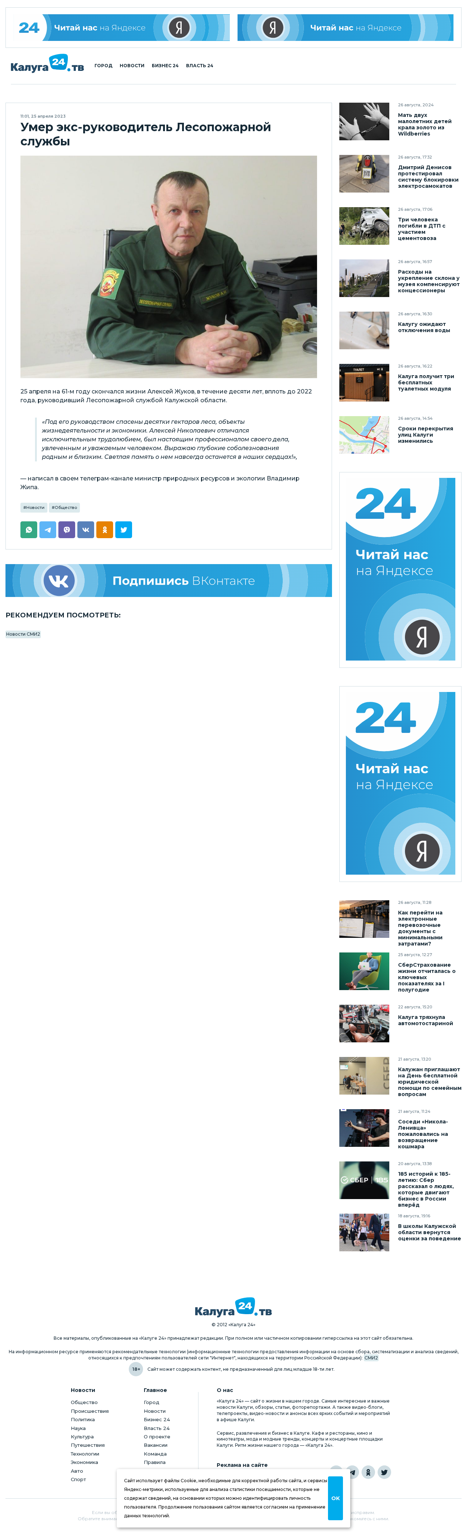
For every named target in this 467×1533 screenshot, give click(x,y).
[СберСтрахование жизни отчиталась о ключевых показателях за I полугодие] (364, 971)
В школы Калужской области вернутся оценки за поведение (429, 1232)
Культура (82, 1436)
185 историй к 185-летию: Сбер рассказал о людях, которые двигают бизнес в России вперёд (426, 1189)
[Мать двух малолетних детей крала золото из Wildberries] (364, 121)
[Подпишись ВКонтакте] (168, 580)
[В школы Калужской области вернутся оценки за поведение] (364, 1232)
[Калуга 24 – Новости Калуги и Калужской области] (47, 63)
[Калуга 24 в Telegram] (352, 1472)
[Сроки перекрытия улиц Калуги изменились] (364, 435)
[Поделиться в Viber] (66, 529)
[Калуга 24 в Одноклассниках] (368, 1472)
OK (335, 1498)
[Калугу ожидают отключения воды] (364, 330)
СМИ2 (371, 1358)
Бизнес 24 (165, 65)
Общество (66, 507)
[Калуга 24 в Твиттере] (384, 1472)
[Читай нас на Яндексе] (346, 27)
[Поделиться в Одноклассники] (104, 529)
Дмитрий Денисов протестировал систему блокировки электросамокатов (428, 176)
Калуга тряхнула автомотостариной (425, 1020)
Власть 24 (199, 65)
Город (103, 65)
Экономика (84, 1462)
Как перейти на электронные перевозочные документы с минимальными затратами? (420, 928)
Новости (132, 65)
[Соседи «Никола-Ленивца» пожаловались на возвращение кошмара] (364, 1128)
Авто (77, 1471)
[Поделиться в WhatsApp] (28, 529)
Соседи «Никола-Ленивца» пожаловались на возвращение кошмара (423, 1134)
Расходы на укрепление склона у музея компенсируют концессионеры (429, 281)
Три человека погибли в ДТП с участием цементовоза (421, 229)
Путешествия (88, 1445)
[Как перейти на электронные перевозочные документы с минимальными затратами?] (364, 919)
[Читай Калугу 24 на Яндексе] (121, 27)
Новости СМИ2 (23, 634)
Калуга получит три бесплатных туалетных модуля (426, 382)
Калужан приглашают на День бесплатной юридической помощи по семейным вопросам (430, 1082)
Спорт (78, 1479)
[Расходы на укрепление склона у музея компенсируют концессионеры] (364, 278)
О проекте (157, 1436)
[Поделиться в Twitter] (123, 529)
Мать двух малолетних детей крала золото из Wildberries (425, 124)
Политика (83, 1419)
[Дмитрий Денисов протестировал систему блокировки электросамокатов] (364, 174)
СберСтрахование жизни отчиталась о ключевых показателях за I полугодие (427, 977)
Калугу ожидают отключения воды (424, 327)
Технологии (85, 1454)
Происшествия (90, 1411)
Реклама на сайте (242, 1465)
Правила (155, 1462)
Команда (155, 1454)
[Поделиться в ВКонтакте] (85, 529)
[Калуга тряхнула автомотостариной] (364, 1023)
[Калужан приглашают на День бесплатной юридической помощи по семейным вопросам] (364, 1076)
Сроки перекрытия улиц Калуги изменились (425, 435)
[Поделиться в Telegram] (47, 529)
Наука (78, 1428)
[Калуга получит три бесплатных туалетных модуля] (364, 383)
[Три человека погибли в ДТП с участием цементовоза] (364, 226)
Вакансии (155, 1445)
